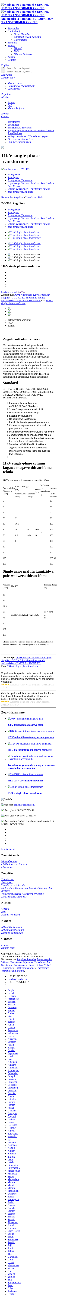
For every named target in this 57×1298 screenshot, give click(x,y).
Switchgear (13, 124)
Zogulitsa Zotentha (26, 959)
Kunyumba (7, 197)
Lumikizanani (8, 849)
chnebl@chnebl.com (24, 804)
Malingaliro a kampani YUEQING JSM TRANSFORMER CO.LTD (27, 20)
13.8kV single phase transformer (23, 666)
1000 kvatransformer (25, 968)
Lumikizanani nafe (9, 292)
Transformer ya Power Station (28, 965)
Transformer (14, 122)
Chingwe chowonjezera (19, 142)
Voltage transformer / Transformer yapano (28, 136)
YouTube (22, 292)
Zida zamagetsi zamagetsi (20, 139)
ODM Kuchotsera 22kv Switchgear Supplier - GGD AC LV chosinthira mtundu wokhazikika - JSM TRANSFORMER (25, 297)
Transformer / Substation (20, 127)
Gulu (40, 197)
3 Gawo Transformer (11, 962)
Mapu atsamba (44, 959)
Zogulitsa (18, 197)
